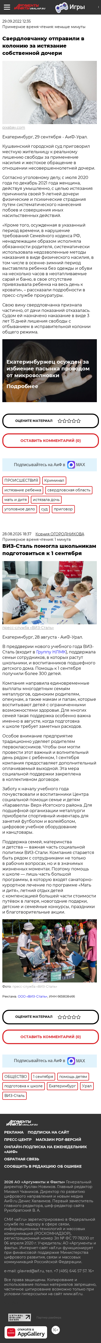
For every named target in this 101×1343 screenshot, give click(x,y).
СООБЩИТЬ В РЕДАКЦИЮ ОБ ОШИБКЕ (43, 1166)
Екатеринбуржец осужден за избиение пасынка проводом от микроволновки (48, 368)
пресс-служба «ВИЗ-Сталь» (28, 627)
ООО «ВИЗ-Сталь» (32, 996)
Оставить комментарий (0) (50, 440)
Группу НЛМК (51, 652)
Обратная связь (21, 1159)
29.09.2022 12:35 (16, 21)
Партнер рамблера (49, 1317)
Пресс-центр (18, 1139)
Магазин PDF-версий (58, 1139)
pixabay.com (13, 127)
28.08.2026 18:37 (16, 534)
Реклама (14, 1132)
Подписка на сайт (48, 1132)
